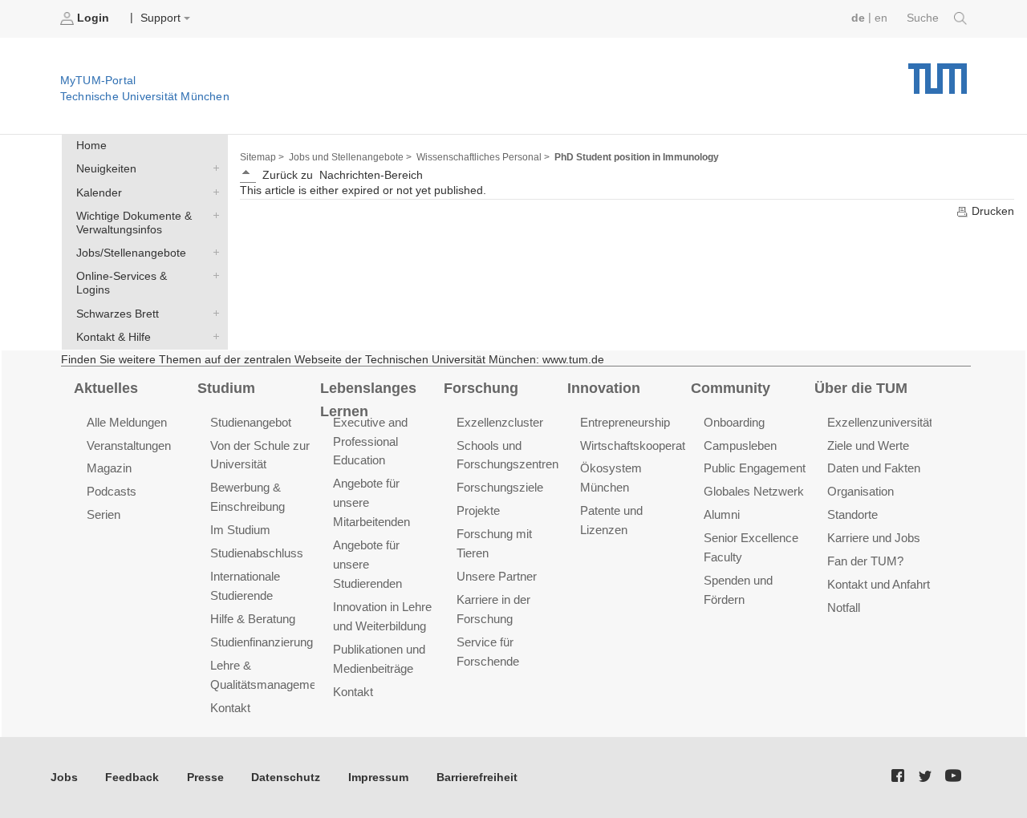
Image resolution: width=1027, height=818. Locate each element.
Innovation (603, 388)
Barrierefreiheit (477, 777)
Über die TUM (860, 388)
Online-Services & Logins (212, 275)
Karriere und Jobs (873, 538)
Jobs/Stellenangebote (212, 252)
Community (730, 388)
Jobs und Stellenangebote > (350, 157)
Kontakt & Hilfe (212, 336)
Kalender (212, 191)
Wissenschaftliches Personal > (483, 157)
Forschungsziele (500, 487)
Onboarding (734, 422)
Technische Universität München (937, 72)
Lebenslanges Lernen (368, 399)
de (858, 18)
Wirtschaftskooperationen (646, 445)
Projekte (478, 510)
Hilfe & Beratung (252, 619)
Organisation (860, 491)
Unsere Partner (497, 576)
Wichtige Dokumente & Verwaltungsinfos (212, 214)
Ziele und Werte (868, 445)
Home (91, 146)
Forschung (481, 388)
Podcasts (111, 491)
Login (93, 18)
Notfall (843, 607)
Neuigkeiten (212, 168)
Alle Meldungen (127, 422)
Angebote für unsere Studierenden (367, 564)
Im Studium (240, 530)
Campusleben (740, 445)
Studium (226, 388)
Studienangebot (250, 422)
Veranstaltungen (129, 445)
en (881, 18)
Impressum (378, 777)
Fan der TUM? (865, 561)
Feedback (132, 777)
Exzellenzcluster (500, 422)
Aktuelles (106, 388)
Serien (103, 514)
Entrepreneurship (625, 422)
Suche (924, 18)
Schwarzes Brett (212, 312)
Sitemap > (262, 157)
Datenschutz (285, 777)
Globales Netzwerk (754, 491)
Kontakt (230, 708)
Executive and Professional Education (370, 441)
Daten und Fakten (873, 468)
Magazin (109, 468)
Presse (205, 777)
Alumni (722, 514)
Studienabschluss (256, 553)
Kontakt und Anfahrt (878, 584)
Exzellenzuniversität (879, 422)
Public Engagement (755, 468)
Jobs (64, 777)
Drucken (991, 211)
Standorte (852, 514)
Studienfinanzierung (261, 642)
